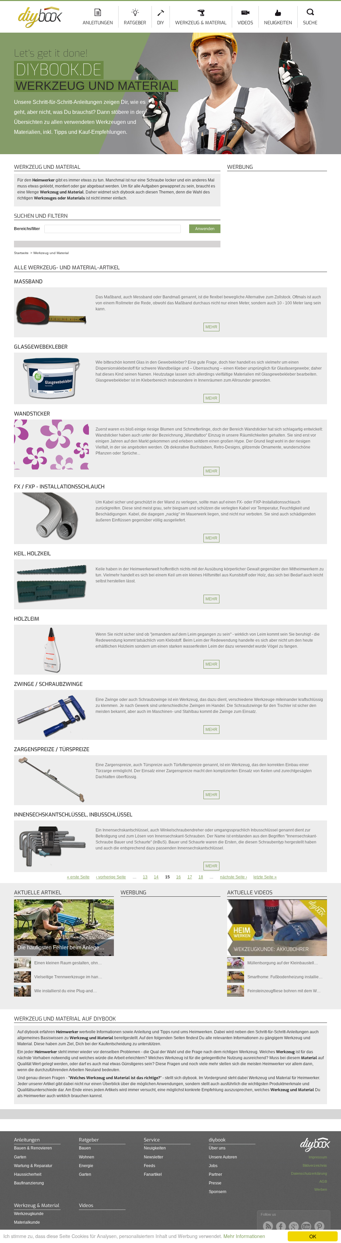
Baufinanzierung (29, 1183)
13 (145, 877)
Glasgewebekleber (41, 346)
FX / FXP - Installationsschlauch (59, 486)
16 (178, 877)
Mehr (211, 327)
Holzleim (26, 618)
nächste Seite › (233, 877)
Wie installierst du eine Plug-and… (65, 991)
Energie (86, 1165)
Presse (215, 1183)
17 (189, 877)
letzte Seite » (265, 877)
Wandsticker (32, 413)
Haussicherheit (27, 1174)
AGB (323, 1181)
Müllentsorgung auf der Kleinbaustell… (282, 963)
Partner (215, 1174)
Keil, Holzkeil (32, 553)
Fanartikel (153, 1174)
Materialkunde (27, 1222)
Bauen (85, 1148)
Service (152, 1140)
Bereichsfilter (27, 228)
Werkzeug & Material (200, 23)
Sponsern (217, 1191)
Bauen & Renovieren (33, 1148)
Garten (20, 1157)
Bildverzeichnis (315, 1165)
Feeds (149, 1165)
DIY (160, 23)
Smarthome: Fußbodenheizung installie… (285, 977)
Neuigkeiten (278, 23)
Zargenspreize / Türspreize (51, 749)
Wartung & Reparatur (33, 1165)
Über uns (217, 1148)
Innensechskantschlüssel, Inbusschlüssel (73, 814)
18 (200, 877)
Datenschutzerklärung (309, 1173)
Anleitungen (98, 23)
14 (156, 877)
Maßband (28, 281)
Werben (320, 1189)
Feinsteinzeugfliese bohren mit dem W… (284, 991)
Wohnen (86, 1157)
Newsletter (153, 1157)
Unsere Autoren (223, 1157)
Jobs (213, 1165)
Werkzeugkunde (29, 1213)
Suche (310, 23)
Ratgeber (135, 23)
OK (312, 1236)
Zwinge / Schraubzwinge (48, 684)
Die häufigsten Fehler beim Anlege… (61, 947)
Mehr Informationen (244, 1235)
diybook (217, 1140)
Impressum (318, 1157)
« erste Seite (78, 877)
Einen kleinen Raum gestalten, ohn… (68, 963)
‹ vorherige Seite (111, 877)
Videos (245, 23)
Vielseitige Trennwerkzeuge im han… (68, 977)
